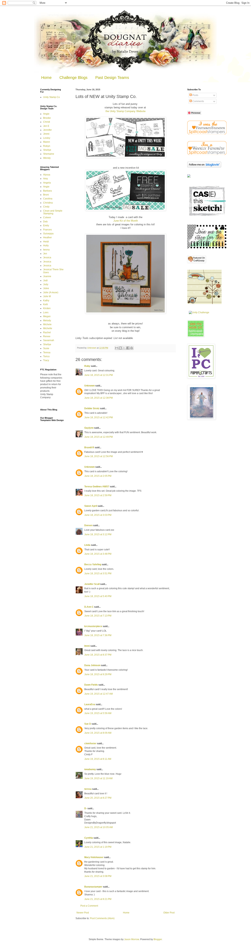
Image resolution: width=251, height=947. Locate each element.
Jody (45, 284)
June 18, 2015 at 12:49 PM (98, 437)
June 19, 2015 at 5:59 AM (97, 713)
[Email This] (117, 348)
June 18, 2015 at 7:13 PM (97, 615)
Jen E (46, 126)
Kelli (45, 304)
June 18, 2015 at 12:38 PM (98, 397)
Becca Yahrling (92, 564)
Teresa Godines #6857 (96, 486)
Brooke (47, 118)
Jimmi (46, 133)
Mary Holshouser (94, 857)
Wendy (47, 158)
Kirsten (47, 308)
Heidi (46, 241)
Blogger (158, 939)
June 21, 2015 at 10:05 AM (98, 827)
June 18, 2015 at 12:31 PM (98, 375)
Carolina (47, 198)
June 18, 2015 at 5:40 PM (97, 596)
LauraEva (89, 704)
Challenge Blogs (73, 77)
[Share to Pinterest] (132, 348)
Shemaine (48, 154)
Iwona (46, 249)
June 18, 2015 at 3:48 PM (97, 553)
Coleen (47, 217)
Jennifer (47, 130)
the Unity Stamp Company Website (125, 111)
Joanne (47, 276)
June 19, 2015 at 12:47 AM (98, 693)
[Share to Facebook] (128, 348)
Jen (45, 253)
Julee (46, 288)
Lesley (46, 138)
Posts (195, 95)
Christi (46, 122)
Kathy (46, 300)
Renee (46, 336)
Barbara (47, 190)
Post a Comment (89, 905)
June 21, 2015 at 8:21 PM (97, 899)
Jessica (47, 257)
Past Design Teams (112, 77)
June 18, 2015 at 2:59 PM (97, 495)
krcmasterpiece (93, 626)
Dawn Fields (91, 684)
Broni (46, 194)
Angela (47, 182)
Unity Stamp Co (51, 97)
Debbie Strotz (91, 408)
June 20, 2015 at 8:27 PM (97, 797)
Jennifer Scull (92, 584)
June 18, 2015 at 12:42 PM (98, 417)
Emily (46, 225)
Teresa (46, 352)
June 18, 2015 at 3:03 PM (97, 515)
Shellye (47, 150)
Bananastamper (93, 886)
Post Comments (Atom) (102, 918)
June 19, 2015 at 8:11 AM (97, 759)
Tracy (46, 360)
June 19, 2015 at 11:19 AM (98, 778)
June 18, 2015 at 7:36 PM (97, 635)
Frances (47, 229)
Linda (87, 545)
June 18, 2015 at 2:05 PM (97, 476)
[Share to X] (124, 348)
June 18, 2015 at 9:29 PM (97, 674)
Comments (198, 101)
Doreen (88, 525)
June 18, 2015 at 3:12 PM (97, 534)
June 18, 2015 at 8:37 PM (97, 654)
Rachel (47, 332)
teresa (88, 789)
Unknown (89, 385)
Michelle (47, 328)
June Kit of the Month (125, 220)
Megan (47, 316)
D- (85, 808)
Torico (46, 356)
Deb (45, 221)
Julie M (47, 296)
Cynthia (88, 838)
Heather (47, 237)
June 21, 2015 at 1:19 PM (97, 847)
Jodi (45, 280)
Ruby (87, 366)
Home (46, 77)
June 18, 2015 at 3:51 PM (97, 573)
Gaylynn (89, 427)
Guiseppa (48, 233)
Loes (45, 312)
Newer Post (82, 912)
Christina (48, 202)
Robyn (46, 146)
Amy (45, 178)
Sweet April (90, 506)
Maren (46, 142)
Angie (46, 113)
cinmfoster (90, 743)
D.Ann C (89, 606)
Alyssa (46, 174)
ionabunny (90, 769)
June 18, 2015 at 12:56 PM (98, 456)
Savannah (48, 340)
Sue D (87, 723)
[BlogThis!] (120, 348)
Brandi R (89, 447)
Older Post (169, 912)
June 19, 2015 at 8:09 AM (97, 732)
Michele (47, 324)
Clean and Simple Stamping (52, 212)
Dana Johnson (92, 665)
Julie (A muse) (50, 292)
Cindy (46, 206)
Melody (47, 320)
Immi (87, 646)
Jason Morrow (131, 939)
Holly (46, 245)
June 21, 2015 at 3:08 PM (97, 876)
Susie (46, 348)
